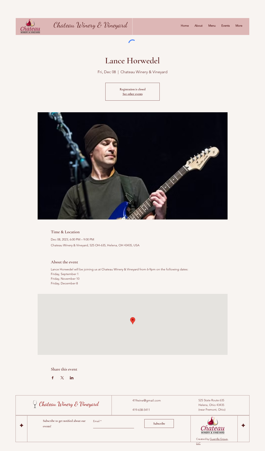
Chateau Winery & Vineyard (90, 25)
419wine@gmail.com (146, 400)
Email (96, 421)
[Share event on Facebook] (53, 377)
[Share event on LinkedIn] (72, 377)
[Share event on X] (62, 377)
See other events (133, 94)
